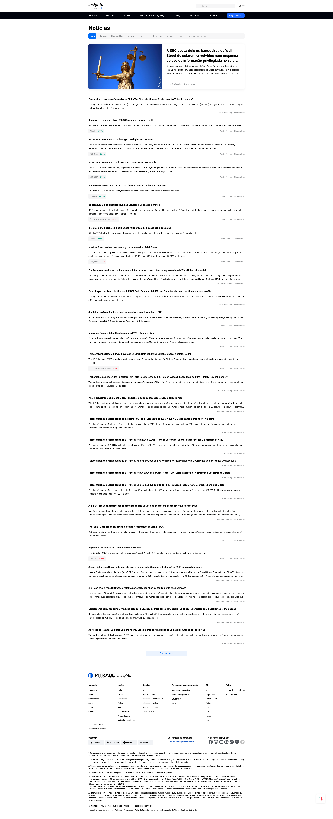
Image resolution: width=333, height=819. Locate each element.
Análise (126, 15)
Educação (194, 15)
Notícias (110, 15)
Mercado (92, 15)
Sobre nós (213, 15)
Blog (178, 15)
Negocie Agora (236, 15)
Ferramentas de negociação (153, 15)
